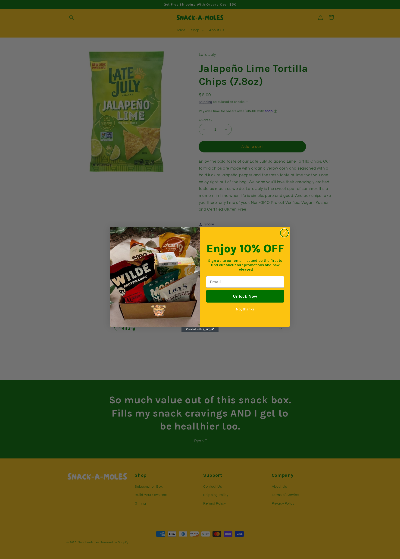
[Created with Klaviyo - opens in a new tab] (200, 329)
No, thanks (245, 309)
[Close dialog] (284, 233)
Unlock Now (245, 296)
